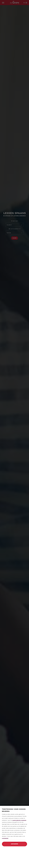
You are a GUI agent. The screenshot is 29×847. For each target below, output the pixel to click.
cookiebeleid (5, 838)
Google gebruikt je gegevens (19, 820)
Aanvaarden (14, 843)
